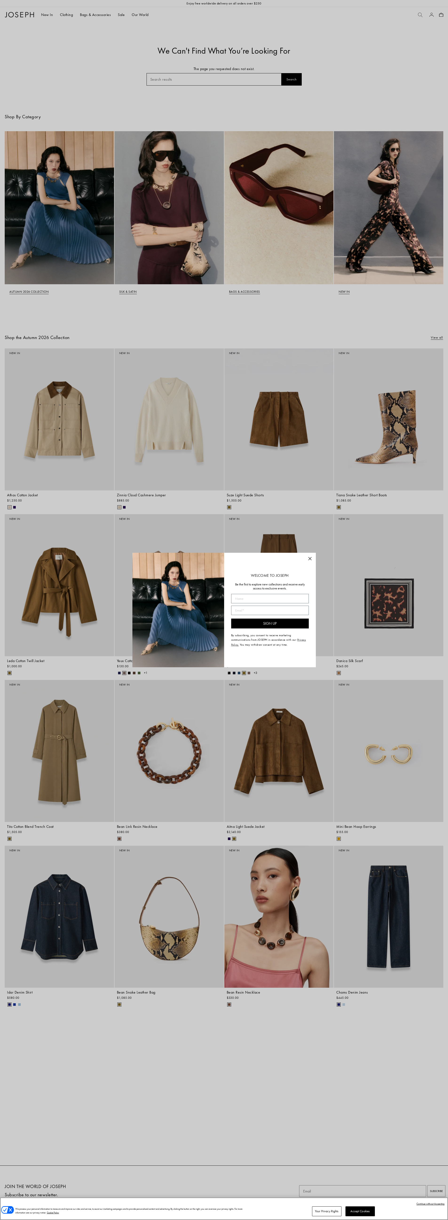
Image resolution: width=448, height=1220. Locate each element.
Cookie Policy (53, 1212)
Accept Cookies (360, 1211)
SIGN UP (270, 623)
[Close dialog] (309, 558)
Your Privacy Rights (326, 1211)
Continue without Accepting (430, 1203)
